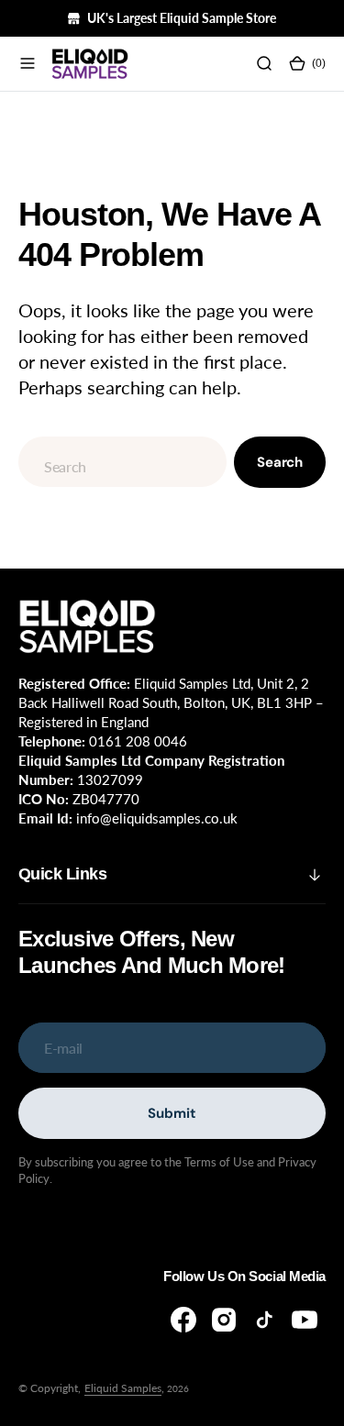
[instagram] (224, 1319)
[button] (27, 64)
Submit (171, 1113)
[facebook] (183, 1319)
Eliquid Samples (122, 1388)
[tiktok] (264, 1319)
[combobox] (122, 462)
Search (280, 462)
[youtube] (304, 1319)
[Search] (264, 64)
